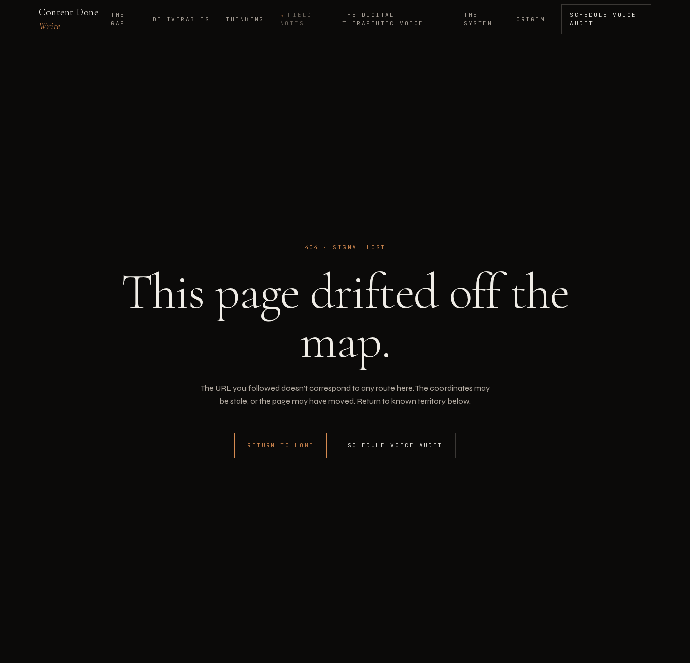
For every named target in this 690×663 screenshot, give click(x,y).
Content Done (68, 19)
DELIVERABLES (181, 19)
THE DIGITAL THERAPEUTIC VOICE (383, 19)
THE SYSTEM (478, 19)
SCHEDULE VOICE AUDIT (603, 19)
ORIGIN (530, 19)
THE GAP (118, 19)
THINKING (245, 19)
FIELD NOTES (296, 19)
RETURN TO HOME (280, 445)
